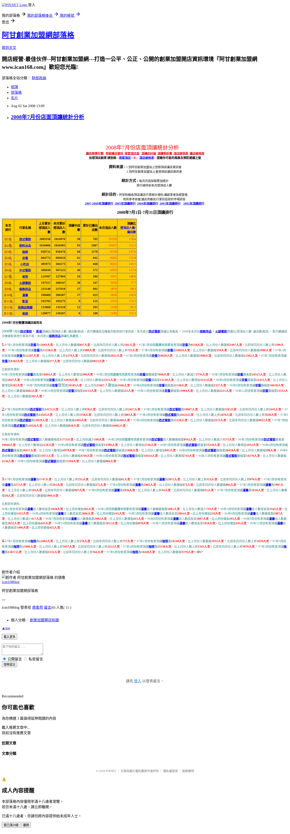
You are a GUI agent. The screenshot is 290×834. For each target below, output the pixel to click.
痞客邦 (37, 607)
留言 (47, 607)
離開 (26, 825)
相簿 (14, 87)
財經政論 (39, 78)
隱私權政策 (170, 771)
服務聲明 (188, 771)
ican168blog (10, 582)
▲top (6, 628)
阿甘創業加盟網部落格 (38, 35)
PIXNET (111, 771)
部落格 (16, 92)
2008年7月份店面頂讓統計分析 (47, 117)
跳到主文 (9, 48)
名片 (14, 98)
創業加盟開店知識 (44, 620)
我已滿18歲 (11, 825)
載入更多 (9, 637)
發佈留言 (9, 664)
